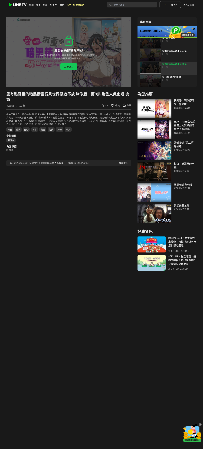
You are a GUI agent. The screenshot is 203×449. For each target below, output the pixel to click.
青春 (10, 129)
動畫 (38, 4)
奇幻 (26, 129)
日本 (34, 129)
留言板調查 (57, 162)
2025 (59, 129)
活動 (62, 4)
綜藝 (45, 4)
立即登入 (68, 66)
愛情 (18, 129)
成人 (68, 129)
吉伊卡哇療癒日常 (75, 4)
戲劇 (31, 4)
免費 (51, 129)
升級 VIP (173, 4)
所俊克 (11, 140)
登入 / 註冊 (188, 4)
